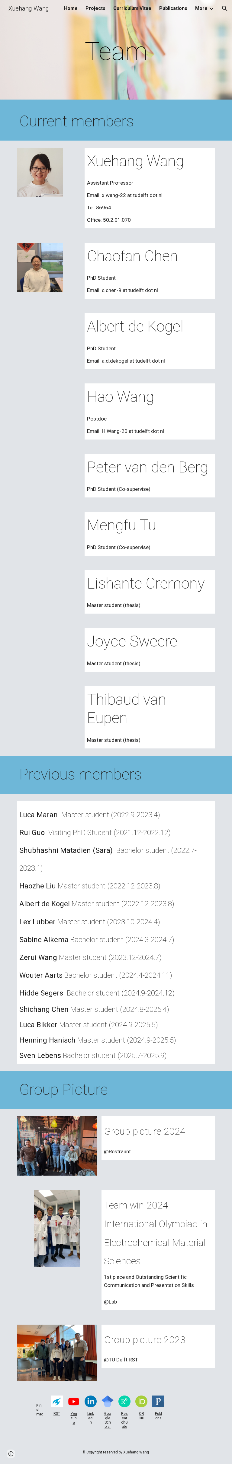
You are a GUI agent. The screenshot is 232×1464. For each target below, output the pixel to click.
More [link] (201, 8)
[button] (225, 8)
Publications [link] (173, 8)
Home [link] (71, 8)
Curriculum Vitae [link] (132, 8)
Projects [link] (95, 8)
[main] (116, 51)
